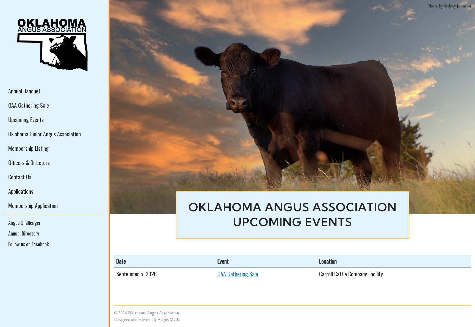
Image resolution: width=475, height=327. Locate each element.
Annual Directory (23, 233)
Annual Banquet (24, 91)
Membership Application (33, 205)
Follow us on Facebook (28, 244)
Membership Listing (28, 148)
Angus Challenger (24, 222)
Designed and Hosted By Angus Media (147, 319)
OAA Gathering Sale (28, 105)
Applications (20, 191)
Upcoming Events (26, 119)
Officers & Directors (29, 162)
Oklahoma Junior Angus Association (44, 134)
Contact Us (19, 177)
